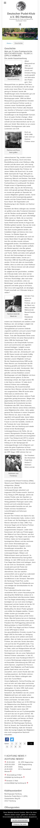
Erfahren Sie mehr (20, 824)
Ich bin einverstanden (20, 820)
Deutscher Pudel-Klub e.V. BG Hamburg (21, 15)
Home (9, 43)
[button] (7, 739)
